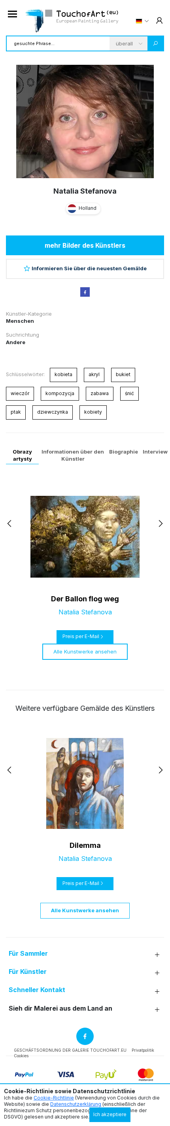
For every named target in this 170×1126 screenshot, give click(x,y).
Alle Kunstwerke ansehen (85, 651)
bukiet (123, 374)
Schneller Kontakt (37, 990)
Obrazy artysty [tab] (22, 455)
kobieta (63, 374)
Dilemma (85, 845)
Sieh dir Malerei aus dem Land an (60, 1008)
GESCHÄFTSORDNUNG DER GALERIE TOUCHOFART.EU (70, 1050)
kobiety (93, 412)
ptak (16, 412)
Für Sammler (28, 953)
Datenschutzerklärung (75, 1104)
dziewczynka (52, 412)
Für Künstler (28, 971)
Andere (15, 342)
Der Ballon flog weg (85, 599)
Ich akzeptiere (110, 1114)
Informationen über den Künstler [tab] (73, 455)
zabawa (100, 393)
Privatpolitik (143, 1050)
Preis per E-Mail (80, 636)
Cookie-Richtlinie (54, 1098)
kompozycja (59, 393)
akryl (94, 374)
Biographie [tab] (123, 451)
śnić (129, 393)
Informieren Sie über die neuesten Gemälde (89, 268)
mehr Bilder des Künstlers (85, 245)
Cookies (21, 1055)
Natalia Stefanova (85, 191)
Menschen (20, 321)
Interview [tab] (155, 451)
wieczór (20, 393)
